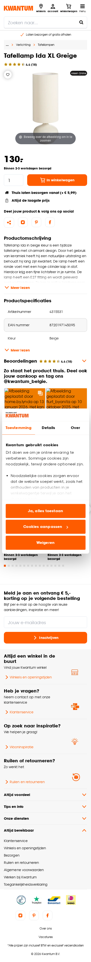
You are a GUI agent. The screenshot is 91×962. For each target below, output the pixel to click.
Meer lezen (20, 288)
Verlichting (23, 45)
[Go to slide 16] (63, 566)
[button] (45, 404)
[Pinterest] (36, 222)
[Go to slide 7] (28, 566)
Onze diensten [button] (16, 818)
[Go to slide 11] (44, 566)
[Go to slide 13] (51, 566)
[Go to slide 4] (16, 566)
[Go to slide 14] (55, 566)
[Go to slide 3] (13, 566)
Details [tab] (48, 427)
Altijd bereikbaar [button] (19, 830)
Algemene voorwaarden (24, 870)
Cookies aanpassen (42, 527)
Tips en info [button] (14, 806)
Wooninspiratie (21, 747)
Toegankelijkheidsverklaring (26, 884)
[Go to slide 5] (20, 566)
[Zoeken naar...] (81, 22)
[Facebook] (50, 222)
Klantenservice (21, 712)
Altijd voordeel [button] (17, 795)
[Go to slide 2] (9, 566)
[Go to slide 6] (24, 566)
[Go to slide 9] (36, 566)
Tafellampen (46, 45)
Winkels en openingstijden (31, 677)
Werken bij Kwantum (20, 877)
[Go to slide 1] (5, 566)
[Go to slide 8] (32, 566)
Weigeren (45, 542)
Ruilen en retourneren (27, 782)
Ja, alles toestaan (45, 511)
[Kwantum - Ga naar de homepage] (18, 8)
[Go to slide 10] (40, 566)
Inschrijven (48, 638)
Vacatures (46, 937)
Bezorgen (11, 855)
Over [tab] (75, 427)
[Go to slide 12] (48, 566)
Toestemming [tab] (18, 427)
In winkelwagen (60, 180)
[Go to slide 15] (59, 566)
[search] (45, 22)
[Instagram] (23, 222)
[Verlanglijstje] (8, 75)
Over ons (46, 928)
